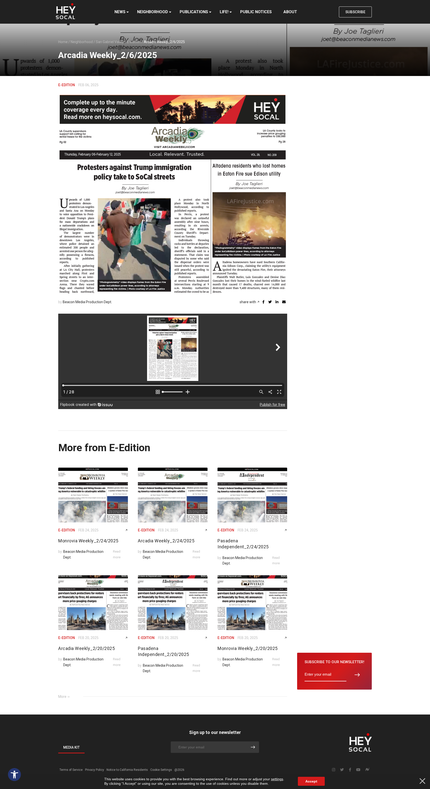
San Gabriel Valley (110, 42)
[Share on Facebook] (263, 302)
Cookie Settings (161, 770)
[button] (14, 774)
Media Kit (71, 747)
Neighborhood (152, 11)
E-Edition (134, 42)
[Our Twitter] (342, 770)
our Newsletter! (334, 662)
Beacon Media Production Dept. (87, 302)
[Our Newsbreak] (367, 770)
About (290, 11)
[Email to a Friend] (284, 302)
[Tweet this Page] (270, 302)
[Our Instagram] (333, 770)
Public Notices (256, 11)
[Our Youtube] (358, 770)
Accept (311, 781)
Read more (116, 554)
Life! (224, 11)
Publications (194, 11)
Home (63, 42)
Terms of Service (71, 770)
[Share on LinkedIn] (277, 302)
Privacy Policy (94, 770)
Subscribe (355, 12)
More (62, 697)
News (119, 11)
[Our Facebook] (350, 770)
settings (277, 779)
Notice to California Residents (127, 770)
